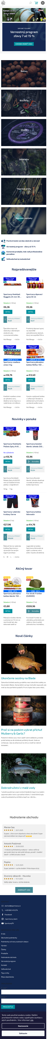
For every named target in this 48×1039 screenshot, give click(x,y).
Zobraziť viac (23, 885)
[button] (5, 15)
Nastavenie (23, 1026)
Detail (7, 304)
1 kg (11, 485)
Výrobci (4, 941)
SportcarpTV (9, 918)
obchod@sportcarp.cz (13, 901)
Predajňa (4, 948)
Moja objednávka (7, 972)
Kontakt (4, 960)
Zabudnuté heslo (7, 1009)
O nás (3, 929)
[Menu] (42, 3)
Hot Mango (7, 333)
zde (31, 1020)
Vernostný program (8, 956)
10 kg (5, 485)
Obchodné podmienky (9, 933)
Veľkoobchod (6, 964)
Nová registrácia (7, 1007)
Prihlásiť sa (8, 1002)
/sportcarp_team (11, 914)
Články (3, 944)
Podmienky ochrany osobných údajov (14, 937)
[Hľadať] (30, 3)
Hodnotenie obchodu (23, 812)
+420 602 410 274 (11, 905)
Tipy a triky (5, 968)
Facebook (8, 910)
